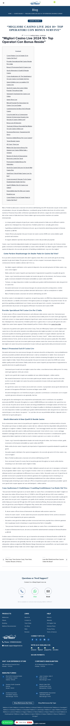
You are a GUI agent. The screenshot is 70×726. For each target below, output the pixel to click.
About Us (27, 617)
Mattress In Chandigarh (59, 707)
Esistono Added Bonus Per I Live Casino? (19, 138)
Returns (49, 617)
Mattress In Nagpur (21, 712)
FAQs (26, 629)
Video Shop (25, 722)
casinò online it (19, 13)
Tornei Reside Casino (13, 141)
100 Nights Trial (51, 623)
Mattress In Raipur (44, 712)
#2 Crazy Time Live (13, 144)
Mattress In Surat (55, 712)
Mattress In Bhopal (31, 707)
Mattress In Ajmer (30, 714)
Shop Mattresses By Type (47, 703)
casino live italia (56, 324)
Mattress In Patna (33, 712)
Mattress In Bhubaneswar (45, 707)
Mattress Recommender (9, 626)
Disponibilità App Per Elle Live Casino (18, 191)
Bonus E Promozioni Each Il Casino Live (19, 67)
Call (22, 597)
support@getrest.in (13, 646)
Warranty (49, 620)
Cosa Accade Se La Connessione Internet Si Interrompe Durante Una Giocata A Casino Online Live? (17, 117)
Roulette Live (11, 194)
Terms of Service (52, 632)
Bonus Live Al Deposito (14, 123)
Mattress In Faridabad (9, 709)
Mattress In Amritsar (19, 707)
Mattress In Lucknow (9, 712)
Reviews (27, 632)
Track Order (28, 623)
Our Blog (27, 626)
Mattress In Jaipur (50, 709)
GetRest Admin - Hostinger (38, 35)
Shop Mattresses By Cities (23, 703)
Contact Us (28, 620)
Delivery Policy (51, 626)
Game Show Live (12, 100)
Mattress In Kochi (61, 709)
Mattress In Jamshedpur (37, 709)
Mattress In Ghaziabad (23, 709)
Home (9, 13)
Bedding (4, 623)
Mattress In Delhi (8, 707)
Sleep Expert (8, 722)
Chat (35, 597)
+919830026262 (12, 642)
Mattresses (5, 617)
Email (48, 597)
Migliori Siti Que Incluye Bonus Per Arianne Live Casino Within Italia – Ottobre (17, 150)
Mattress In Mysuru (52, 714)
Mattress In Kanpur (41, 714)
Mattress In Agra (19, 714)
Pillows (4, 620)
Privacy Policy (51, 629)
